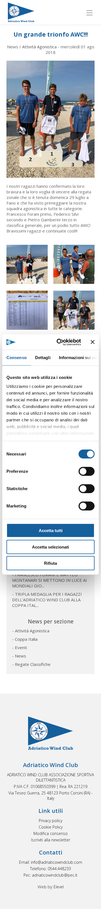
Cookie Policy (51, 827)
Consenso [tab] (16, 357)
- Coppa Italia (25, 639)
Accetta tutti (51, 530)
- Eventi (19, 647)
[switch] (87, 471)
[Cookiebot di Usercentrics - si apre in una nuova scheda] (59, 342)
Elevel (59, 886)
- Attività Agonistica (30, 630)
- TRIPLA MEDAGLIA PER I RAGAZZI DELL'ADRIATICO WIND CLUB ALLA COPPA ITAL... (47, 599)
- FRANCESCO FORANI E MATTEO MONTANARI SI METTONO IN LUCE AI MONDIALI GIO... (49, 580)
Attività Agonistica (39, 46)
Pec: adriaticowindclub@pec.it (50, 875)
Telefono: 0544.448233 (50, 868)
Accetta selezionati (50, 546)
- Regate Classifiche (31, 664)
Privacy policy (50, 820)
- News (19, 656)
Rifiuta (50, 563)
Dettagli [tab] (42, 357)
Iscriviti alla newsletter (50, 839)
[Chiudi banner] (93, 342)
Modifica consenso (50, 833)
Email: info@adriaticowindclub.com (50, 862)
